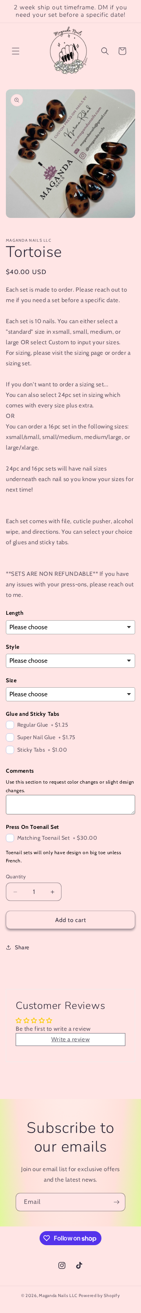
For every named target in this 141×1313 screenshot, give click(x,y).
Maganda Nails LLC (58, 1295)
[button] (15, 51)
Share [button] (22, 947)
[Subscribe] (116, 1202)
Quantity (16, 876)
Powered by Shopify (99, 1295)
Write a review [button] (70, 1039)
